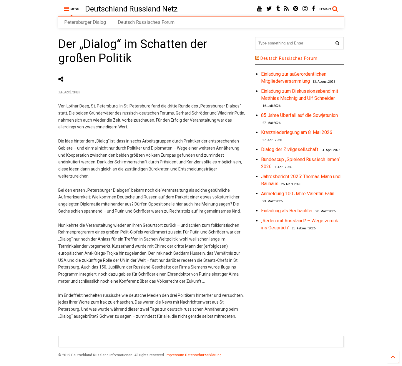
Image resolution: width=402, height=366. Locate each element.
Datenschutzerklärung (203, 355)
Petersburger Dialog (85, 22)
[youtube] (259, 9)
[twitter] (269, 9)
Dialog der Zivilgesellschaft (289, 149)
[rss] (286, 9)
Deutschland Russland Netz (131, 8)
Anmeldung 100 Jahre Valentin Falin (297, 193)
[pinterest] (295, 9)
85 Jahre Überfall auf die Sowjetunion (299, 115)
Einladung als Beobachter (287, 210)
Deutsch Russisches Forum (146, 22)
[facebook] (313, 9)
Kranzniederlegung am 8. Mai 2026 (296, 132)
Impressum (175, 355)
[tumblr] (278, 9)
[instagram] (305, 9)
